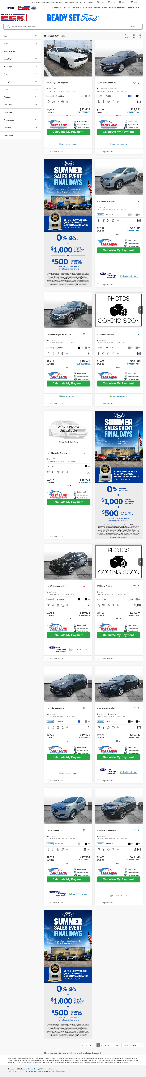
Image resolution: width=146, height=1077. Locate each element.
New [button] (64, 8)
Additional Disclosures (47, 1069)
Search (132, 26)
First (85, 1045)
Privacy (36, 1069)
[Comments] (88, 101)
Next (117, 1045)
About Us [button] (112, 8)
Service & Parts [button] (100, 8)
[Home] (52, 8)
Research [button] (121, 8)
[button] (90, 58)
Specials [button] (57, 8)
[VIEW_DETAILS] (68, 429)
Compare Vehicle (56, 151)
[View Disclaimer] (67, 101)
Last (125, 1045)
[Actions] (88, 83)
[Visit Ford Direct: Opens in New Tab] (60, 1071)
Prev (93, 1045)
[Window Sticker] (139, 605)
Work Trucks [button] (73, 8)
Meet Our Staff (133, 8)
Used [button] (82, 8)
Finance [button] (89, 8)
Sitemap (30, 1069)
